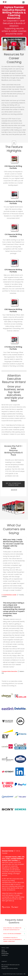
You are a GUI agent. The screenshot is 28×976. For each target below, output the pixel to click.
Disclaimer (4, 952)
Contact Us (4, 955)
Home (3, 950)
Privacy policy (5, 953)
